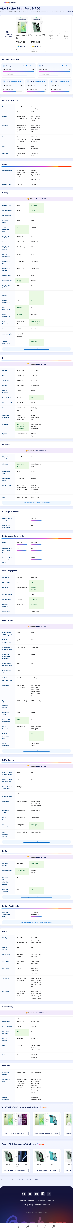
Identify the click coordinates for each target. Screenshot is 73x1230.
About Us (22, 1200)
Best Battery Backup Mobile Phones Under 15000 (36, 897)
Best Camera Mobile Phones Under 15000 (37, 751)
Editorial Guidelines (42, 1205)
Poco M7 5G (36, 35)
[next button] (69, 1124)
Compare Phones (11, 1180)
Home (2, 1180)
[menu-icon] (2, 2)
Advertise (50, 1200)
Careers (31, 1200)
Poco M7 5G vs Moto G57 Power (46, 1170)
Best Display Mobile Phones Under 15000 (36, 349)
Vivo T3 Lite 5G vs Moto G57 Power (46, 1133)
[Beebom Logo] (10, 2)
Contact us (40, 1200)
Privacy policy (28, 1205)
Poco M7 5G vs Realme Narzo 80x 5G (15, 1170)
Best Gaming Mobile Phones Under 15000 (37, 502)
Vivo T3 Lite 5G (21, 36)
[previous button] (4, 1124)
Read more (69, 12)
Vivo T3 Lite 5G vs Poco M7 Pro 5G (15, 1133)
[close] (26, 22)
